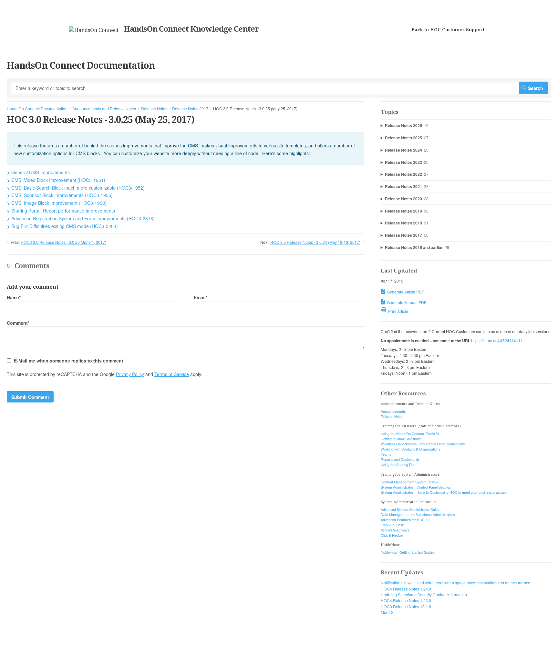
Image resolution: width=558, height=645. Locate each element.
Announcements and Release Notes (104, 108)
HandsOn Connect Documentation (37, 108)
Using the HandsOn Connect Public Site (411, 433)
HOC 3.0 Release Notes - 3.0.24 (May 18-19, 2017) (315, 242)
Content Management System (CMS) (409, 482)
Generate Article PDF (405, 291)
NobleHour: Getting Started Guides (407, 552)
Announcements (393, 411)
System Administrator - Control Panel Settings (416, 487)
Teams (386, 454)
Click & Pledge (392, 535)
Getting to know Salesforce (401, 438)
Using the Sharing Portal (399, 464)
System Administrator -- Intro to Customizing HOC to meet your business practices (443, 492)
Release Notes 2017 (190, 108)
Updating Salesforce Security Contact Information (424, 594)
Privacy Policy (130, 374)
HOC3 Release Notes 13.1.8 (406, 606)
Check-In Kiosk (392, 524)
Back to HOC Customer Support (447, 29)
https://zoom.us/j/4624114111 (497, 340)
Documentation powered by (31, 637)
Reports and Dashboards (400, 459)
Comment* (18, 323)
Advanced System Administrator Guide (410, 509)
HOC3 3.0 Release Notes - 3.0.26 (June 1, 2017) (63, 242)
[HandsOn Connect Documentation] (94, 30)
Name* (14, 297)
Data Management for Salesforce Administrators (418, 514)
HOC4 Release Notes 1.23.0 (406, 600)
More (385, 612)
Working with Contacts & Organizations (410, 449)
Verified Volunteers (395, 530)
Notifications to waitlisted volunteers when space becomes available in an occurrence (455, 582)
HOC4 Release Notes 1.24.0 (406, 588)
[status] (185, 148)
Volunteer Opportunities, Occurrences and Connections (423, 444)
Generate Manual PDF (406, 302)
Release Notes (154, 108)
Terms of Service (171, 374)
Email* (200, 297)
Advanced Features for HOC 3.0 (405, 519)
